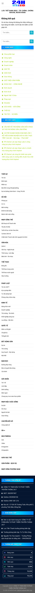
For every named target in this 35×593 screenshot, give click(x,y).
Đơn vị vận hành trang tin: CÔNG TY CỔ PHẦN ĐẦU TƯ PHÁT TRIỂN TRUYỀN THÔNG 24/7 (16, 522)
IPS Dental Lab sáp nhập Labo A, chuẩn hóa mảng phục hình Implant (16, 149)
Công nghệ (7, 58)
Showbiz (7, 103)
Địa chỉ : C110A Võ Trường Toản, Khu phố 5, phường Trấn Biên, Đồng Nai (17, 506)
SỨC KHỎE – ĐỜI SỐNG (12, 107)
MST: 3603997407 (10, 493)
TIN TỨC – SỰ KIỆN (11, 114)
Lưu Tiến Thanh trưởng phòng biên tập (17, 528)
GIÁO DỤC (7, 73)
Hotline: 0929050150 (11, 497)
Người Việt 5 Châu (10, 95)
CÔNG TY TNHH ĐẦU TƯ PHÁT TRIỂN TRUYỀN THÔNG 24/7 (15, 488)
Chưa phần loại (9, 54)
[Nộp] (32, 32)
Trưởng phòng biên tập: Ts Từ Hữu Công (17, 532)
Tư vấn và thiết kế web (10, 590)
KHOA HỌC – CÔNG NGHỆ (13, 84)
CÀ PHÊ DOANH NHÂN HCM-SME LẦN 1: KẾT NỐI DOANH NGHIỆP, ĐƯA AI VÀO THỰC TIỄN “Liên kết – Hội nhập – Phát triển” (17, 135)
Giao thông (8, 77)
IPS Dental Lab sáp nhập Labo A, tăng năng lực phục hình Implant (16, 143)
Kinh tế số (7, 92)
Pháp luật (7, 99)
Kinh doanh (8, 88)
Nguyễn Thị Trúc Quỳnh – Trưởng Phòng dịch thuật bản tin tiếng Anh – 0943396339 (16, 537)
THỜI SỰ (7, 110)
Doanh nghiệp (9, 62)
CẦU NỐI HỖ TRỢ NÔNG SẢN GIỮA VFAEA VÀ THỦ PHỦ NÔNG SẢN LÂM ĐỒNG (17, 128)
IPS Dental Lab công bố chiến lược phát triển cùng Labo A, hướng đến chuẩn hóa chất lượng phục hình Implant (17, 156)
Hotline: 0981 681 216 (11, 501)
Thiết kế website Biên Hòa (24, 590)
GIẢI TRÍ (7, 69)
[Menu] (2, 3)
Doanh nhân (8, 65)
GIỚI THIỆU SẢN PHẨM (12, 80)
